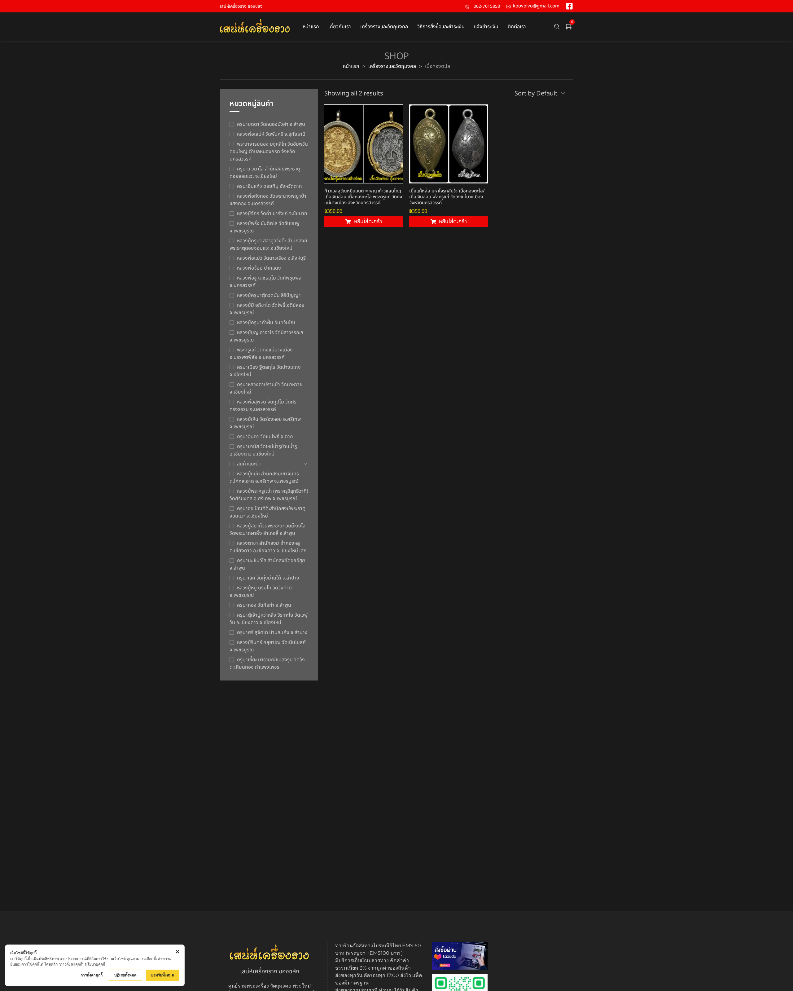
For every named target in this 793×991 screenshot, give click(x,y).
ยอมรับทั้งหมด (162, 975)
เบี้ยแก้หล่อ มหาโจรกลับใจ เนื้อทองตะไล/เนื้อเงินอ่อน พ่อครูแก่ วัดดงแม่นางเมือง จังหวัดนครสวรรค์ (447, 196)
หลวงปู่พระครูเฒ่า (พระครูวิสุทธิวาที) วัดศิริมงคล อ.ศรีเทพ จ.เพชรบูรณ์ (269, 494)
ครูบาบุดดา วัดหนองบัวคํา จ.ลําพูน (271, 124)
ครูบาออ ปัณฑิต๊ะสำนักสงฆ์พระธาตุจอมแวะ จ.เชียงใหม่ (267, 512)
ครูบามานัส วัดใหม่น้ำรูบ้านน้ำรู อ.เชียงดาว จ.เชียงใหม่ (263, 450)
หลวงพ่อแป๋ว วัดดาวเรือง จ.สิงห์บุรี (271, 258)
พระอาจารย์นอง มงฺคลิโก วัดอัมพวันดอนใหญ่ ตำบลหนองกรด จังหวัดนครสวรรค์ (269, 151)
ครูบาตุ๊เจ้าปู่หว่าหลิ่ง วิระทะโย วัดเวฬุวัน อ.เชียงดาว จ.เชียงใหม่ (269, 618)
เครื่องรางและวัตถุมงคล (392, 66)
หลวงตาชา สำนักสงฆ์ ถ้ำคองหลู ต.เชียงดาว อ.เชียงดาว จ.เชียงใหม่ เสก (268, 547)
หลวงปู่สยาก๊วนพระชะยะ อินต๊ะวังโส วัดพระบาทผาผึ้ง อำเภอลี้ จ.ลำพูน (267, 529)
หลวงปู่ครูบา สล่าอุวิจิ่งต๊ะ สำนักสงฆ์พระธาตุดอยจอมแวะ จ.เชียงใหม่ (268, 244)
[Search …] (557, 26)
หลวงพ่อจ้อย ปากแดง (259, 268)
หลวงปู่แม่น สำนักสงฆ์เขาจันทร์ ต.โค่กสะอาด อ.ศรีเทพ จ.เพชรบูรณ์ (264, 477)
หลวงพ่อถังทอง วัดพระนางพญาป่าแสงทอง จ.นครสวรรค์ (268, 199)
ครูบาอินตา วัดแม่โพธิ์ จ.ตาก (265, 436)
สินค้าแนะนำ (249, 464)
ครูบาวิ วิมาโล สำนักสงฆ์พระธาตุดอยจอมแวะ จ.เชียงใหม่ (265, 172)
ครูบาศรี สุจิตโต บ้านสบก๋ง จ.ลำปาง (272, 632)
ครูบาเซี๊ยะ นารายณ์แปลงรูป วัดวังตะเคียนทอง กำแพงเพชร (267, 663)
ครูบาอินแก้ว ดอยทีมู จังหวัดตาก (269, 186)
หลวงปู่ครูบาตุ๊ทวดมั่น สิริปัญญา (269, 295)
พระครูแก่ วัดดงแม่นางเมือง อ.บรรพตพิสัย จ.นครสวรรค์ (261, 353)
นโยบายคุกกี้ (95, 964)
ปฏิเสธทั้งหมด (125, 975)
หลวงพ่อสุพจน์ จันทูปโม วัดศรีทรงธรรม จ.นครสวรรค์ (263, 405)
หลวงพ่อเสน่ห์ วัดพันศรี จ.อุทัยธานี (271, 134)
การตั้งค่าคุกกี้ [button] (92, 975)
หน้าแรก (351, 66)
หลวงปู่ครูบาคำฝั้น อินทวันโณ (266, 322)
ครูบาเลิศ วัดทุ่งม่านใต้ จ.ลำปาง (268, 578)
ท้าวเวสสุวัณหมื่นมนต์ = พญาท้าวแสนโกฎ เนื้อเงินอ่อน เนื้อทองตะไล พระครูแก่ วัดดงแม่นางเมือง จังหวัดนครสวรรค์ (363, 196)
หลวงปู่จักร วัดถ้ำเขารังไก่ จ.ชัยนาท (272, 213)
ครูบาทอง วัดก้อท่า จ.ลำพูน (264, 605)
